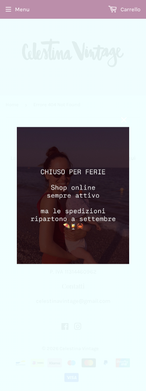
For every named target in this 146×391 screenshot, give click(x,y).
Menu (22, 9)
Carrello (129, 9)
